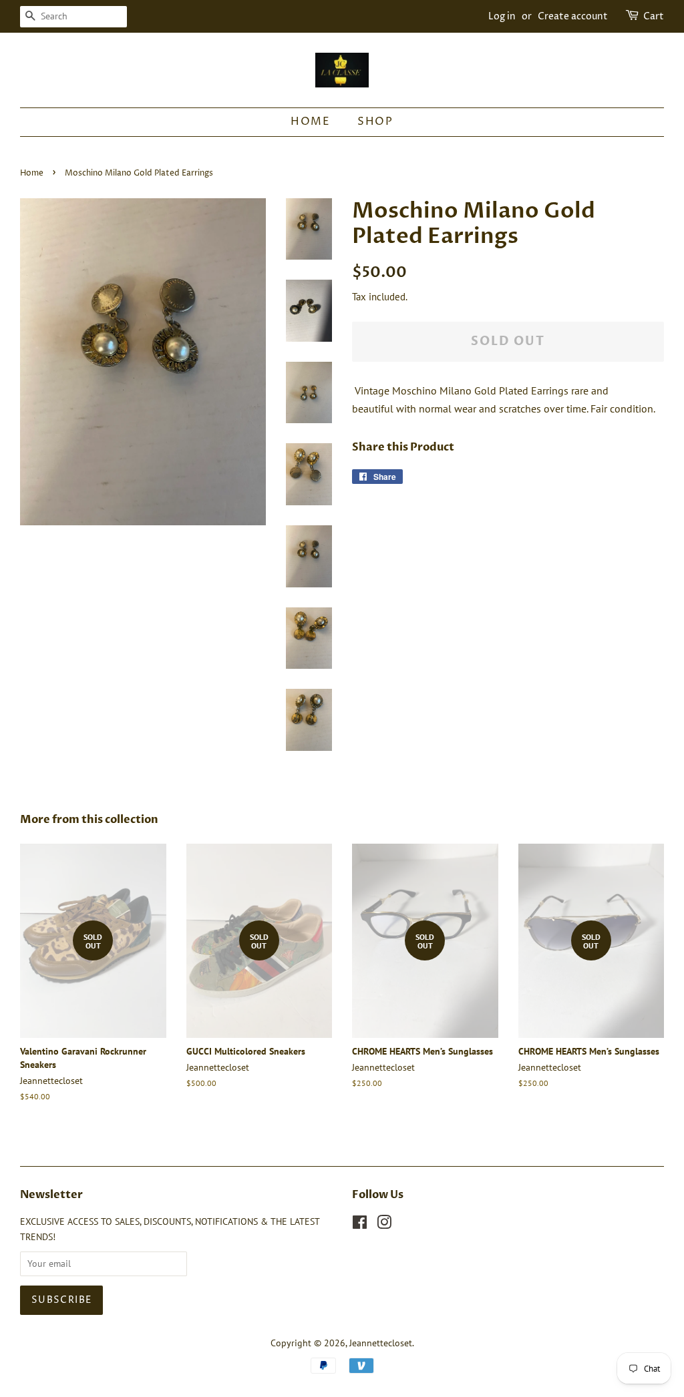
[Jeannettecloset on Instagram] (384, 1225)
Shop (375, 121)
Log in (502, 16)
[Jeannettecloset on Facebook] (359, 1225)
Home (310, 121)
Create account (573, 16)
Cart (653, 16)
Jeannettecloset (380, 1343)
